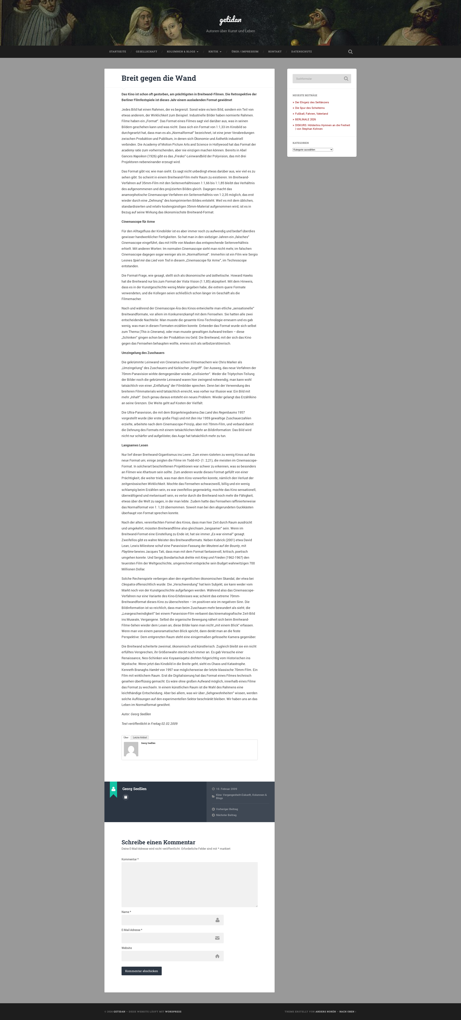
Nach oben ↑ (348, 1011)
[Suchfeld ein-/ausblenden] (350, 52)
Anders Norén (325, 1011)
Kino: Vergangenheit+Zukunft (233, 795)
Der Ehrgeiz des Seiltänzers (312, 102)
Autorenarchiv (125, 797)
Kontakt (275, 51)
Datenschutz (301, 51)
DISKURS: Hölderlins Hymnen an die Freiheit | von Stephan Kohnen (322, 126)
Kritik (213, 51)
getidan (230, 19)
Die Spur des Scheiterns (310, 108)
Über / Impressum (245, 51)
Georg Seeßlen (148, 743)
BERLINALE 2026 (305, 119)
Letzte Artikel (140, 737)
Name (126, 911)
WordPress (173, 1011)
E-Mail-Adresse (132, 929)
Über (126, 737)
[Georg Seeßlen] (131, 755)
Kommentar (130, 859)
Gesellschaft (146, 51)
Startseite (117, 51)
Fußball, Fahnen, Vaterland (311, 113)
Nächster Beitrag (226, 815)
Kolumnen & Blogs (181, 51)
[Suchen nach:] (322, 78)
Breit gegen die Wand (159, 78)
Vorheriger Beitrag (227, 809)
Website (127, 947)
